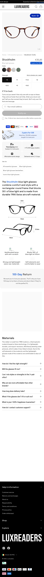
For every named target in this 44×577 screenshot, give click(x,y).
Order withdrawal (8, 513)
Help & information (10, 487)
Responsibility (7, 503)
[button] (36, 6)
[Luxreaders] (22, 6)
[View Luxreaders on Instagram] (3, 548)
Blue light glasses (25, 166)
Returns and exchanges (10, 496)
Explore (5, 528)
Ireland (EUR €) (10, 555)
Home (4, 55)
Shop (4, 520)
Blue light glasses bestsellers (13, 170)
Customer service (8, 492)
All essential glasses (15, 55)
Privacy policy (7, 510)
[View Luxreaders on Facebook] (8, 548)
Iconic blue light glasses (11, 174)
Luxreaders (10, 559)
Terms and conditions (9, 506)
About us (5, 499)
